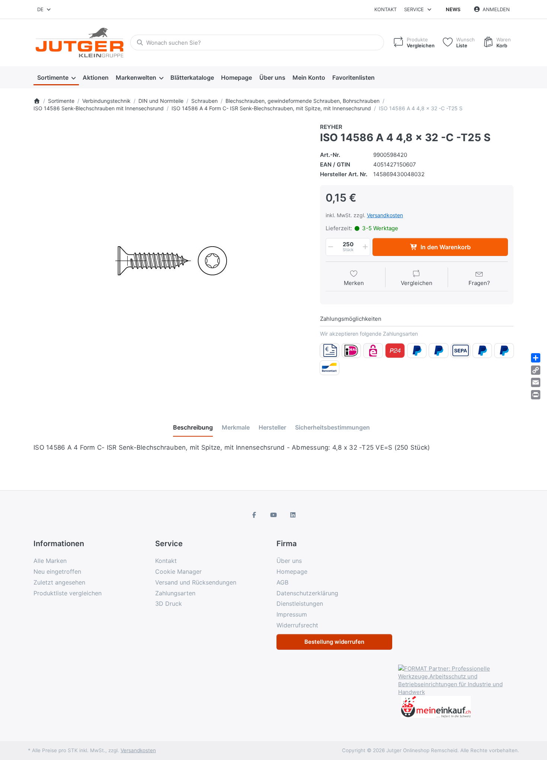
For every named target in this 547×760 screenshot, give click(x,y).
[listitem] (171, 261)
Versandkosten (385, 215)
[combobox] (44, 9)
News (453, 9)
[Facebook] (254, 515)
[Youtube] (273, 515)
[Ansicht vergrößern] (171, 261)
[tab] (193, 427)
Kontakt (385, 9)
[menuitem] (56, 77)
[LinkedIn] (293, 515)
